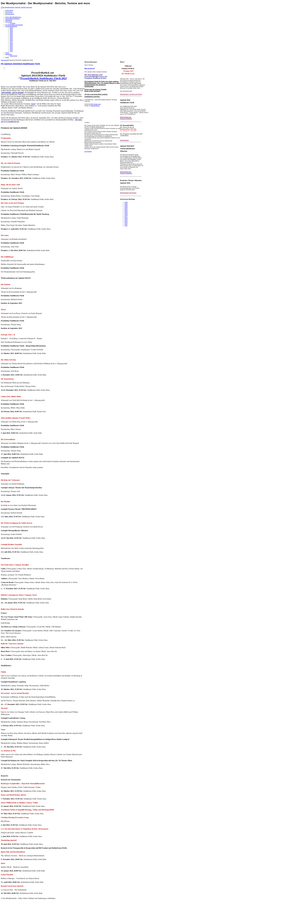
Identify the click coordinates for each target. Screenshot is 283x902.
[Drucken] (5, 67)
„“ (12, 92)
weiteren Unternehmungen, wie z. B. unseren (101, 82)
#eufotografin (89, 86)
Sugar (33, 103)
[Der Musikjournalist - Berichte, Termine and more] (16, 7)
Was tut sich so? (89, 68)
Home (3, 60)
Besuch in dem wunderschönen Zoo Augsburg (102, 84)
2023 (6, 60)
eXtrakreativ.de (95, 105)
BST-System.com (96, 104)
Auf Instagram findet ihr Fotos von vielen (98, 81)
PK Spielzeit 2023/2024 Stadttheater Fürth (20, 64)
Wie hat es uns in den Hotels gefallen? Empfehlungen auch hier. (96, 95)
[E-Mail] (5, 69)
